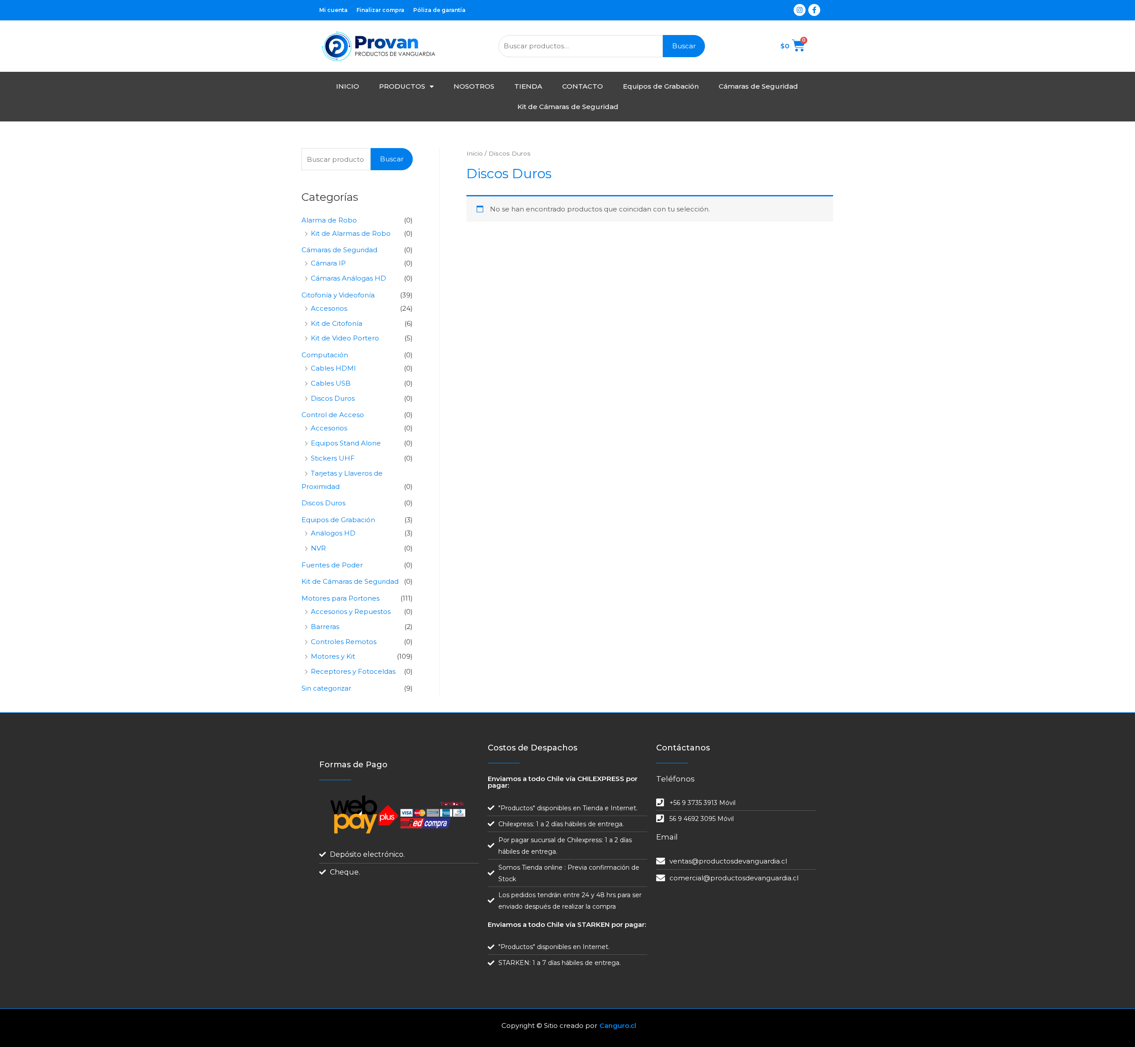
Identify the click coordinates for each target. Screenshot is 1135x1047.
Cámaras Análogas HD (348, 278)
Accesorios (329, 308)
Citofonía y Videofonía (338, 295)
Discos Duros (333, 398)
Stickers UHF (333, 458)
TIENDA (528, 86)
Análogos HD (333, 533)
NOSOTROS (474, 86)
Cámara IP (328, 263)
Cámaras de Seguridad (758, 86)
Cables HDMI (333, 368)
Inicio (474, 153)
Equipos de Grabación (661, 86)
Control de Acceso (332, 414)
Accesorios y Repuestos (351, 611)
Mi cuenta (333, 10)
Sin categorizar (326, 688)
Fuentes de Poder (332, 565)
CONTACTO (582, 86)
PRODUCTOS (402, 86)
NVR (318, 548)
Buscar (684, 46)
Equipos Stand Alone (346, 443)
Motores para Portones (340, 598)
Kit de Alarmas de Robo (351, 233)
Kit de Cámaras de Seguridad (567, 106)
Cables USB (331, 383)
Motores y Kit (333, 656)
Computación (324, 355)
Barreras (325, 626)
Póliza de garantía (439, 10)
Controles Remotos (343, 641)
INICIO (347, 86)
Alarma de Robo (329, 220)
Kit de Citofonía (336, 323)
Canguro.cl (617, 1025)
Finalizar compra (380, 10)
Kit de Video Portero (345, 338)
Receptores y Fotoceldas (353, 671)
